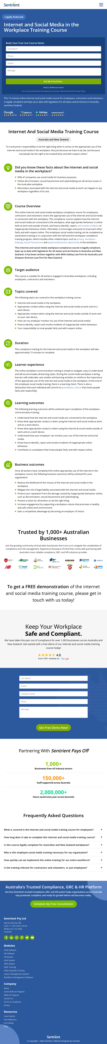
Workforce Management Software (18, 977)
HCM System (9, 960)
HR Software (9, 953)
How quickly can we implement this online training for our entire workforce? (47, 860)
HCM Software (10, 950)
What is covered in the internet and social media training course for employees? (49, 829)
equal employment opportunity (64, 242)
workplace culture (72, 387)
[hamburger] (101, 4)
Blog (6, 1026)
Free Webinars (10, 1019)
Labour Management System (16, 974)
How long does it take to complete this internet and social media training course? (49, 837)
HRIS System (9, 963)
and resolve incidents (88, 225)
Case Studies (9, 1016)
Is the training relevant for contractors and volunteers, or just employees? (45, 867)
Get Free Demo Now (53, 728)
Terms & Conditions (12, 1002)
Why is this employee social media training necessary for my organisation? (46, 852)
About (6, 988)
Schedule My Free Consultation (53, 904)
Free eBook (8, 1023)
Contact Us (8, 998)
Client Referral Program (14, 991)
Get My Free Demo (53, 81)
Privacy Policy (80, 91)
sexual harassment (33, 242)
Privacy (7, 1005)
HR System (8, 957)
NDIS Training (10, 967)
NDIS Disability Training (14, 970)
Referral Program (11, 995)
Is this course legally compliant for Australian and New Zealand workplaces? (46, 844)
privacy (80, 239)
